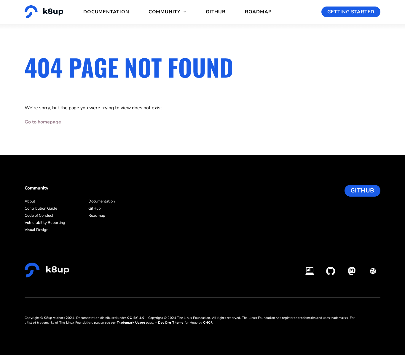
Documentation (106, 12)
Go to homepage (43, 122)
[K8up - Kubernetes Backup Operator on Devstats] (309, 271)
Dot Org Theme (171, 322)
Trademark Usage (131, 322)
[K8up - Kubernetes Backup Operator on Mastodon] (351, 271)
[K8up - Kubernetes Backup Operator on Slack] (372, 271)
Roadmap (258, 12)
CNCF (207, 322)
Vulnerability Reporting (45, 222)
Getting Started (351, 12)
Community (165, 12)
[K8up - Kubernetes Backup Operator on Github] (330, 271)
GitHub (216, 12)
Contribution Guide (41, 208)
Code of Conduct (39, 215)
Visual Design (36, 229)
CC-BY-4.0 (136, 318)
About (30, 201)
